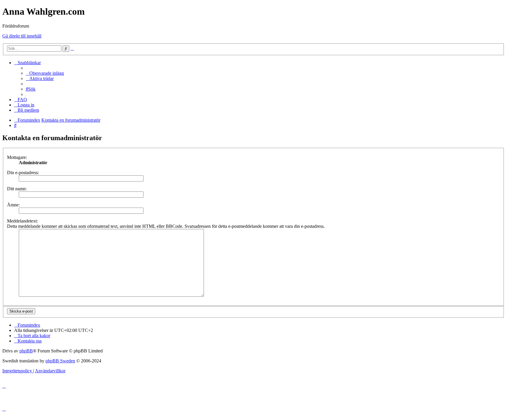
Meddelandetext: (22, 220)
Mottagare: (17, 157)
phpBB (26, 350)
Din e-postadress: (23, 172)
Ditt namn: (17, 188)
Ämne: (13, 204)
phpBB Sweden (60, 360)
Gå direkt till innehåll (21, 35)
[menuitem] (45, 73)
